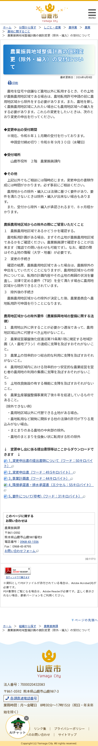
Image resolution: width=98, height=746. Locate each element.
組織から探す (27, 626)
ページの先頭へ (86, 620)
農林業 (73, 27)
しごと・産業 (52, 27)
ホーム (7, 27)
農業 (87, 27)
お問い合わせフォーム (20, 551)
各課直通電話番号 (23, 698)
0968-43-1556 (29, 541)
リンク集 (40, 729)
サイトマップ (67, 735)
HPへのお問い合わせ (36, 735)
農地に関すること (18, 31)
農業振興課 (51, 626)
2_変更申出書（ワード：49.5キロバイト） (40, 472)
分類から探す (27, 27)
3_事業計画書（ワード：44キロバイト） (39, 479)
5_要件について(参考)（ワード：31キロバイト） (45, 496)
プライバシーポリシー (69, 729)
